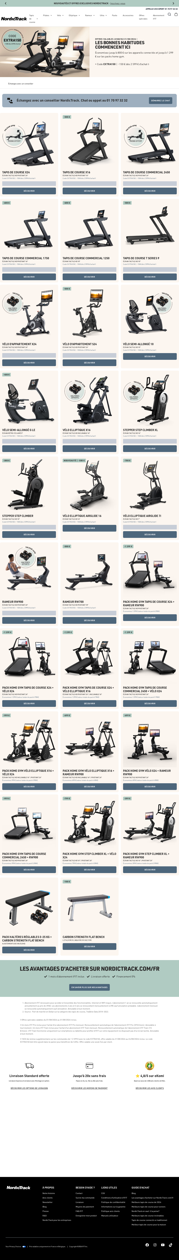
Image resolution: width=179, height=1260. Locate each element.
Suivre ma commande (85, 1197)
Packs (114, 15)
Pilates (46, 15)
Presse (46, 1211)
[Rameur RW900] (29, 571)
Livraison (80, 1202)
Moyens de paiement (85, 1206)
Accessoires (128, 15)
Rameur (88, 15)
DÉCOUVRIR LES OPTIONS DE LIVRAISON (29, 1088)
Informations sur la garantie (113, 1206)
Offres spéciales (143, 17)
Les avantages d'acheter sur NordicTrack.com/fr (152, 1197)
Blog (45, 1206)
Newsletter (47, 1202)
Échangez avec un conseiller (20, 83)
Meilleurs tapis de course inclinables (148, 1215)
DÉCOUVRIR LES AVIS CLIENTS (150, 1088)
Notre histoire (49, 1193)
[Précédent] (5, 3)
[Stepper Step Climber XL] (150, 400)
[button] (169, 14)
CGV (103, 1193)
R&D (45, 1215)
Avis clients (48, 1197)
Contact (79, 1193)
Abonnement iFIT (158, 17)
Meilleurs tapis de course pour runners (148, 1206)
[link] (14, 19)
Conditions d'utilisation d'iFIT (114, 1197)
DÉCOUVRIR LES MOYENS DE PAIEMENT (89, 1088)
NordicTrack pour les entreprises (57, 1220)
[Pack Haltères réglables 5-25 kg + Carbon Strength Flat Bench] (29, 906)
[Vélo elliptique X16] (89, 400)
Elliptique (73, 15)
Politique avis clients (110, 1211)
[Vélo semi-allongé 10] (150, 314)
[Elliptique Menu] (79, 15)
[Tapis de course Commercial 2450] (150, 142)
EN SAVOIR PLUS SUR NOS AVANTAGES (89, 987)
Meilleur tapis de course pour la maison (149, 1224)
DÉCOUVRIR (29, 191)
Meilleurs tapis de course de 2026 (146, 1202)
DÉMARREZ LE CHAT (160, 100)
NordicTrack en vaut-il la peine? (145, 1211)
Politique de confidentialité (113, 1202)
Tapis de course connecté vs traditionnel (149, 1220)
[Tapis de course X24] (29, 142)
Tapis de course (32, 18)
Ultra (102, 15)
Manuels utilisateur (109, 1215)
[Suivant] (173, 3)
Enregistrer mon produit (86, 1215)
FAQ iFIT (79, 1211)
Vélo (59, 15)
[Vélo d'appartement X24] (29, 314)
